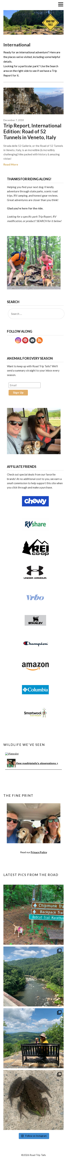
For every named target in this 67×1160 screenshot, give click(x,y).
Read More (10, 164)
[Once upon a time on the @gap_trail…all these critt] (33, 1100)
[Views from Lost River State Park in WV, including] (33, 1038)
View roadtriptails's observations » (37, 763)
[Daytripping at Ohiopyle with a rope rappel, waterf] (33, 977)
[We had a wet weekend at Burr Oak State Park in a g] (33, 915)
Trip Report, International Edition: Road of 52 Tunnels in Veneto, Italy (32, 131)
